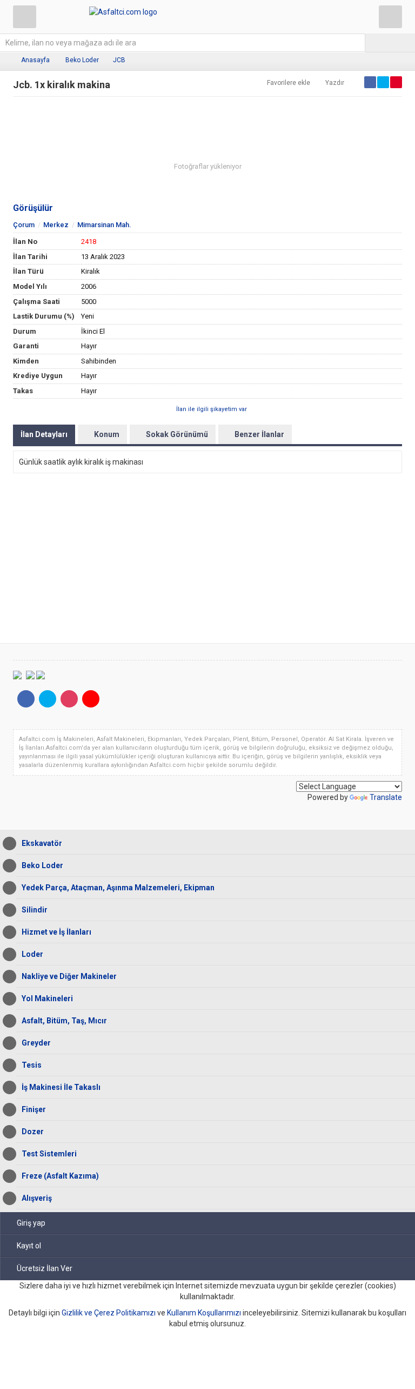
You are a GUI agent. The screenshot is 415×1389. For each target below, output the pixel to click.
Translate (386, 797)
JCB (119, 60)
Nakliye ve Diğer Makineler (69, 976)
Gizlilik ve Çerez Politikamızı (109, 1312)
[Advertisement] (207, 560)
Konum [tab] (106, 434)
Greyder (36, 1043)
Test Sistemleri (49, 1153)
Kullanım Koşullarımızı (204, 1312)
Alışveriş (37, 1198)
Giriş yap (31, 1223)
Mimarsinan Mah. (104, 225)
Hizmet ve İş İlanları (56, 932)
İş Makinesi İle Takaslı (61, 1087)
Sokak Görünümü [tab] (177, 434)
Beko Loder (82, 60)
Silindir (35, 909)
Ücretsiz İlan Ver (44, 1268)
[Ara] (390, 43)
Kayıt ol (29, 1245)
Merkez (56, 225)
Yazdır (334, 83)
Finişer (34, 1109)
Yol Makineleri (47, 998)
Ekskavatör (42, 843)
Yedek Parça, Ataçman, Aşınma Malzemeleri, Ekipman (118, 887)
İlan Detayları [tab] (44, 434)
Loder (32, 954)
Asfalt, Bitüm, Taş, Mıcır (64, 1020)
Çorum (24, 225)
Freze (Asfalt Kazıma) (60, 1176)
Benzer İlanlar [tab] (259, 434)
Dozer (33, 1131)
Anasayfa (35, 60)
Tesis (32, 1065)
